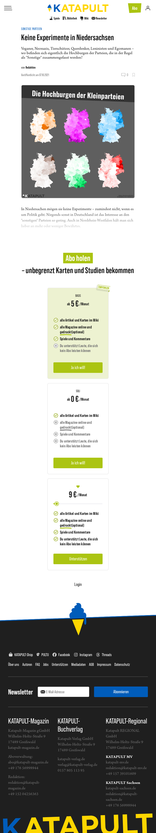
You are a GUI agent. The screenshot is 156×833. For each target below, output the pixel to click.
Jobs (46, 664)
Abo (134, 8)
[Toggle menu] (8, 8)
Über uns (13, 664)
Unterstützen (60, 664)
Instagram (86, 654)
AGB (91, 664)
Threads (107, 654)
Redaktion (31, 67)
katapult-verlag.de (71, 759)
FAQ (37, 664)
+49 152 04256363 (23, 794)
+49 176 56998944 (23, 768)
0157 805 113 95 (71, 770)
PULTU (45, 654)
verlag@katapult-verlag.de (77, 764)
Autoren (27, 664)
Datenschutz (122, 664)
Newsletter (20, 692)
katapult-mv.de (117, 762)
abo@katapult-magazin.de (28, 762)
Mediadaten (78, 664)
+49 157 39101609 (121, 773)
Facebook (64, 654)
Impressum (104, 664)
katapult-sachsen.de (121, 788)
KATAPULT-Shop (23, 654)
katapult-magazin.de (23, 747)
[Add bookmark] (133, 75)
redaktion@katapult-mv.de (126, 768)
